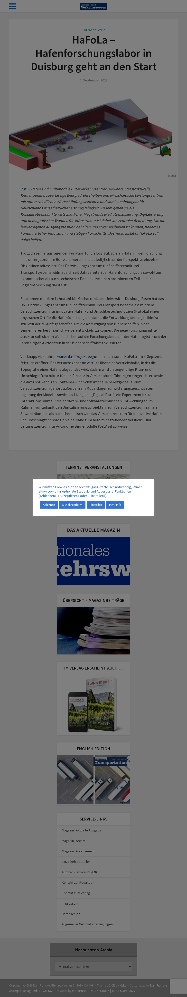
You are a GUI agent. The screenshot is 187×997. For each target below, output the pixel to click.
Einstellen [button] (96, 505)
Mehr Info (115, 505)
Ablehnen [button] (49, 505)
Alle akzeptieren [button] (72, 505)
